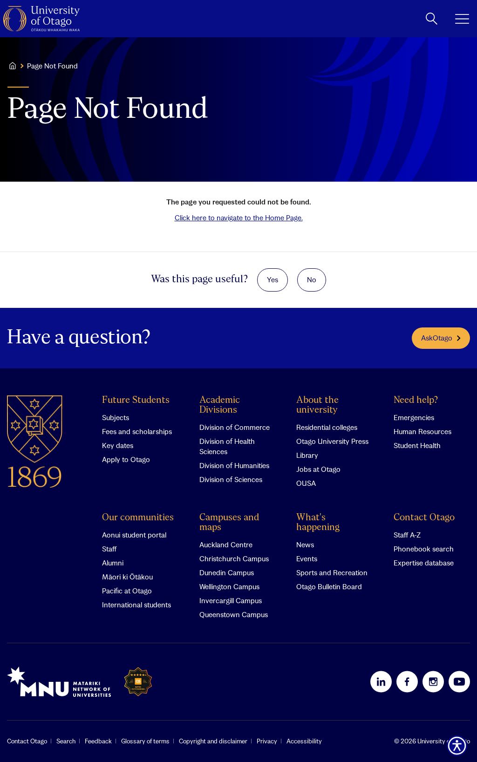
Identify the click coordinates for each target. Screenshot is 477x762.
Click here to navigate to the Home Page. (239, 217)
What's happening (318, 522)
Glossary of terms (145, 741)
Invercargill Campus (230, 600)
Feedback (98, 741)
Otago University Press (332, 441)
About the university (317, 405)
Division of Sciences (230, 479)
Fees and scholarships (137, 431)
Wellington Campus (229, 586)
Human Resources (422, 431)
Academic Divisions (219, 405)
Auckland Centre (225, 544)
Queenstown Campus (233, 614)
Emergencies (414, 417)
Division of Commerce (234, 427)
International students (136, 604)
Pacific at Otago (127, 590)
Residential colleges (326, 427)
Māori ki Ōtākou (127, 576)
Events (306, 558)
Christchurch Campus (234, 558)
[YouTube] (459, 681)
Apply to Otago (126, 459)
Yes (272, 279)
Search (65, 741)
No (311, 279)
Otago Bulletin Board (329, 586)
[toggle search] (431, 18)
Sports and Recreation (332, 572)
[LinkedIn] (381, 681)
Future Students (136, 400)
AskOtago (436, 337)
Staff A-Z (407, 534)
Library (307, 455)
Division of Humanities (234, 465)
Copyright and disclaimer (213, 741)
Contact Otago (424, 518)
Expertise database (424, 562)
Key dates (117, 445)
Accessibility (304, 741)
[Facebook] (407, 681)
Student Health (417, 445)
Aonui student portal (134, 534)
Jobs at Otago (318, 469)
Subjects (115, 417)
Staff (109, 548)
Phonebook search (424, 548)
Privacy (267, 741)
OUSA (306, 483)
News (305, 544)
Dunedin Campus (226, 572)
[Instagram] (433, 681)
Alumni (112, 562)
